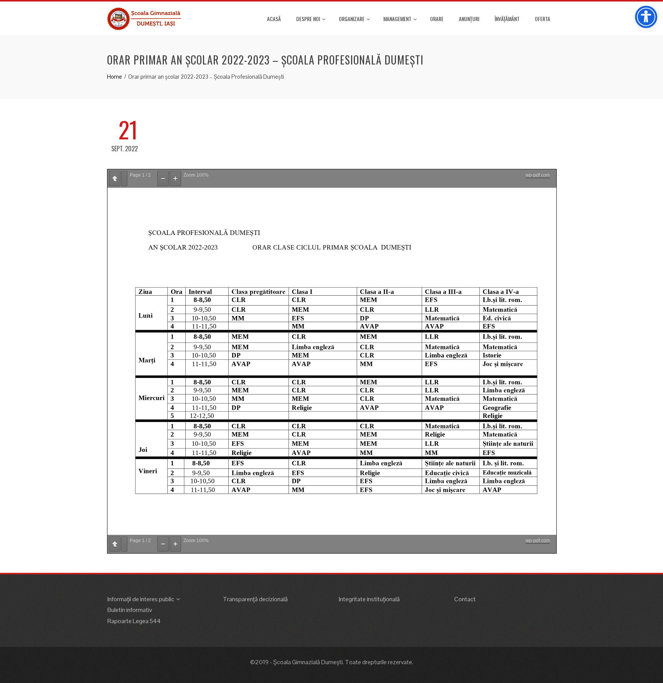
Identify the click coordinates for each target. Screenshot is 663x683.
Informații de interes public (140, 599)
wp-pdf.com (538, 175)
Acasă (274, 19)
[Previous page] (114, 178)
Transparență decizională (255, 599)
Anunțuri (469, 19)
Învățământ (507, 19)
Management (397, 19)
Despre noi (308, 19)
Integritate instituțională (369, 599)
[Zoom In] (175, 178)
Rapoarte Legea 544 (134, 621)
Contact (465, 599)
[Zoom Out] (163, 178)
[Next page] (124, 178)
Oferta (542, 19)
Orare (437, 19)
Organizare (351, 19)
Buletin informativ (129, 610)
